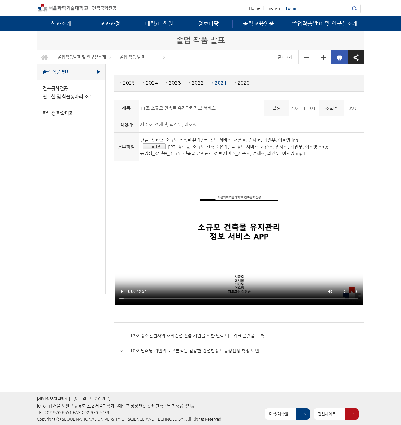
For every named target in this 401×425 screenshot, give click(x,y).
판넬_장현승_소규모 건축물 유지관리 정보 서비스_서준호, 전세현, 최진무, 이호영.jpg (219, 140)
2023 (173, 83)
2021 (219, 83)
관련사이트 (327, 414)
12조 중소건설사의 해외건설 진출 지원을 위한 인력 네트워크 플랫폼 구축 (197, 335)
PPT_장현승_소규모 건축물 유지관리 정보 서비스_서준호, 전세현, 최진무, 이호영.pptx (248, 146)
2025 (127, 83)
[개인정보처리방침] (53, 398)
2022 (196, 83)
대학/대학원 (278, 414)
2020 (242, 83)
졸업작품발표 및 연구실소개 (82, 57)
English (273, 8)
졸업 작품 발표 (132, 57)
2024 (150, 83)
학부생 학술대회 (58, 113)
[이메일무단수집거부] (91, 398)
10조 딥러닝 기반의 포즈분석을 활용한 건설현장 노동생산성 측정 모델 (194, 350)
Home (254, 8)
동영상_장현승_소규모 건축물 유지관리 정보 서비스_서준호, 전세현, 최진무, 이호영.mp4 (222, 153)
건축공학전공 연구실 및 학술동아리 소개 (67, 92)
